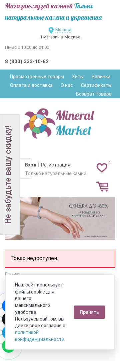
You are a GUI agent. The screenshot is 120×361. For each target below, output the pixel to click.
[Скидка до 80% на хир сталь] (60, 218)
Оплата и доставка (31, 85)
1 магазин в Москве (60, 36)
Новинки (101, 76)
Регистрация (55, 164)
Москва (63, 29)
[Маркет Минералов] (60, 121)
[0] (101, 167)
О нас (67, 85)
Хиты (78, 76)
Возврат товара (94, 94)
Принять (89, 312)
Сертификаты (96, 85)
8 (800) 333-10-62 (27, 61)
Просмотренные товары (37, 76)
